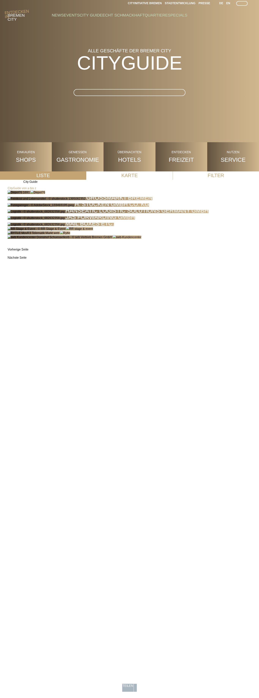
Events (72, 15)
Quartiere (156, 15)
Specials (177, 15)
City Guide (91, 15)
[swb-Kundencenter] (74, 237)
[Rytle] (39, 233)
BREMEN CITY (16, 15)
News (58, 15)
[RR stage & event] (50, 228)
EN (228, 3)
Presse (204, 3)
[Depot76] (26, 192)
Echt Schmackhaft (123, 15)
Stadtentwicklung (180, 3)
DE (221, 3)
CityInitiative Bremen (145, 3)
